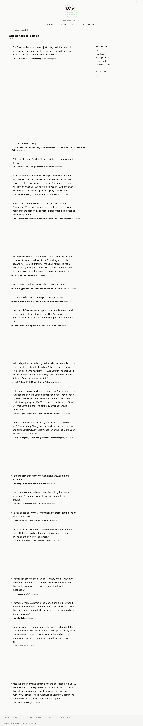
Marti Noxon (19, 541)
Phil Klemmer (37, 288)
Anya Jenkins (31, 541)
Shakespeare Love (102, 57)
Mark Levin (19, 147)
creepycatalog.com (49, 58)
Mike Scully (19, 520)
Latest (51, 24)
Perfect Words (101, 61)
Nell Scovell (19, 301)
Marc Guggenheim (22, 288)
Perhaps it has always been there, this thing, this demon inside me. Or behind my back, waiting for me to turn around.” (41, 496)
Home (11, 30)
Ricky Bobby (29, 275)
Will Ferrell (18, 275)
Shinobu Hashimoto (38, 218)
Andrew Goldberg (32, 147)
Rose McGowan (56, 301)
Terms (69, 718)
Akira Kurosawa (21, 218)
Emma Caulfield (45, 541)
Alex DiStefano (20, 58)
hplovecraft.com (33, 594)
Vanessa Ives (30, 483)
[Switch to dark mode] (131, 1)
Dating (98, 50)
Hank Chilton (19, 382)
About (52, 718)
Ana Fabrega (30, 167)
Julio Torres (19, 167)
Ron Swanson (31, 520)
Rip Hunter (49, 288)
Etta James (18, 646)
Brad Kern (29, 301)
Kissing (99, 68)
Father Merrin (38, 194)
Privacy (61, 718)
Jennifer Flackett (48, 147)
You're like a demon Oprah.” (27, 143)
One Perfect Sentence (104, 72)
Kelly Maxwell (32, 382)
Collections (27, 718)
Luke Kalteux (19, 325)
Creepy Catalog (34, 58)
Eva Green (41, 483)
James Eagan (19, 413)
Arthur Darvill (61, 288)
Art (97, 75)
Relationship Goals (103, 65)
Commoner (53, 218)
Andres (40, 167)
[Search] (137, 1)
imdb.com (21, 150)
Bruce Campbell (54, 325)
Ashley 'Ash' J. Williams (36, 325)
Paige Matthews (42, 301)
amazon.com (29, 646)
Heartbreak (100, 54)
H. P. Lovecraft (20, 594)
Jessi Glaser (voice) (74, 147)
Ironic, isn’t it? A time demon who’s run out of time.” (39, 284)
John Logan (19, 483)
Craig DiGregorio (21, 437)
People (62, 24)
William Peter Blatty (23, 194)
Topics (92, 24)
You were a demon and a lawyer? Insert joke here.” (39, 297)
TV (83, 24)
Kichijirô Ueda (64, 218)
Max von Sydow (53, 194)
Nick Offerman (44, 520)
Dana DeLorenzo (47, 382)
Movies (74, 24)
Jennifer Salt (19, 618)
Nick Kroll (61, 147)
